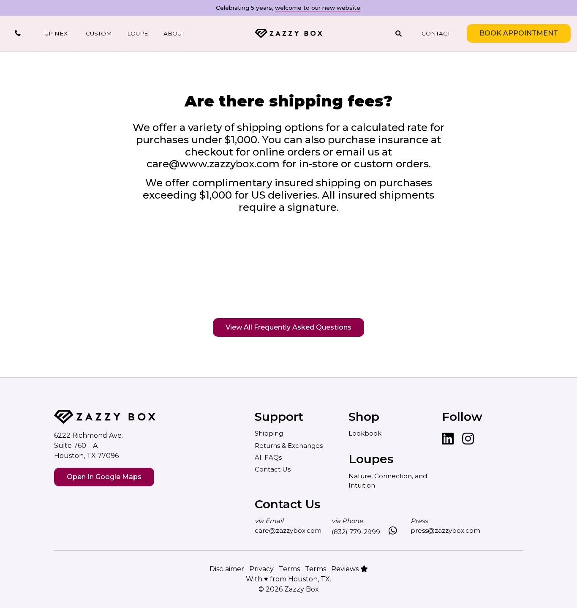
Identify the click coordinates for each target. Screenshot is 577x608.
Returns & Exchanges (289, 446)
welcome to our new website (317, 7)
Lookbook (364, 433)
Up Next (57, 33)
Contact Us (273, 469)
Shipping (269, 433)
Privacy (261, 569)
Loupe (137, 33)
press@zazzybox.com (445, 530)
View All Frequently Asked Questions (288, 327)
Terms (289, 569)
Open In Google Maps (104, 477)
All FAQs (268, 457)
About (174, 33)
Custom (99, 33)
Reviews (345, 569)
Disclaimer (227, 569)
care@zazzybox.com (288, 530)
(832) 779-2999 (356, 532)
